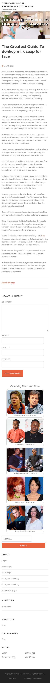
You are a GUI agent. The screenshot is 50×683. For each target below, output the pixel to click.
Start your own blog (10, 578)
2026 (4, 625)
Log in (4, 560)
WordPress (30, 657)
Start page (6, 572)
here (43, 236)
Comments (8, 657)
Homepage (6, 566)
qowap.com (24, 674)
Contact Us (12, 679)
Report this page (8, 283)
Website (6, 359)
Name (5, 335)
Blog (4, 639)
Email (6, 347)
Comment (7, 302)
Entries (30, 653)
